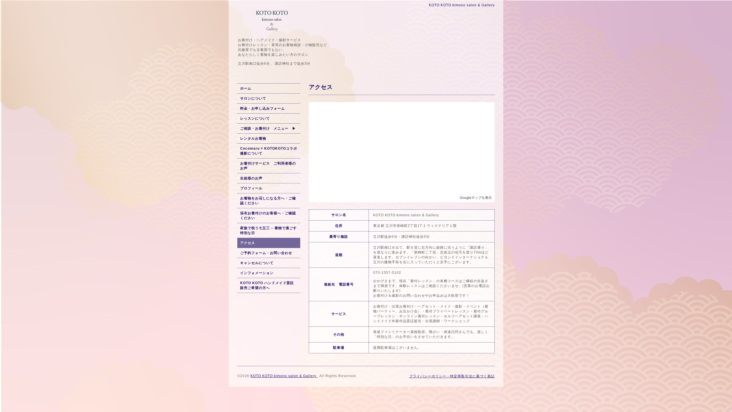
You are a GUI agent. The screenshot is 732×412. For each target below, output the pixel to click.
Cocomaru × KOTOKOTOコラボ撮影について (268, 150)
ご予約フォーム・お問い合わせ (266, 253)
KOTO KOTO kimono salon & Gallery (283, 376)
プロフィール (251, 188)
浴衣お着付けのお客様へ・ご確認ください (268, 215)
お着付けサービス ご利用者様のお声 (268, 165)
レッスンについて (255, 118)
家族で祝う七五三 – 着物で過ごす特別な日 (268, 230)
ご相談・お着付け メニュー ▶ (268, 128)
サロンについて (253, 98)
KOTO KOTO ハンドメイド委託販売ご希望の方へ (267, 285)
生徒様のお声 (251, 178)
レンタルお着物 (253, 138)
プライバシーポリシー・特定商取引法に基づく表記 (452, 376)
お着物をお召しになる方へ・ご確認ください (268, 200)
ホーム (245, 88)
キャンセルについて (257, 263)
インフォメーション (257, 273)
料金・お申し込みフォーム (262, 108)
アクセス (247, 243)
